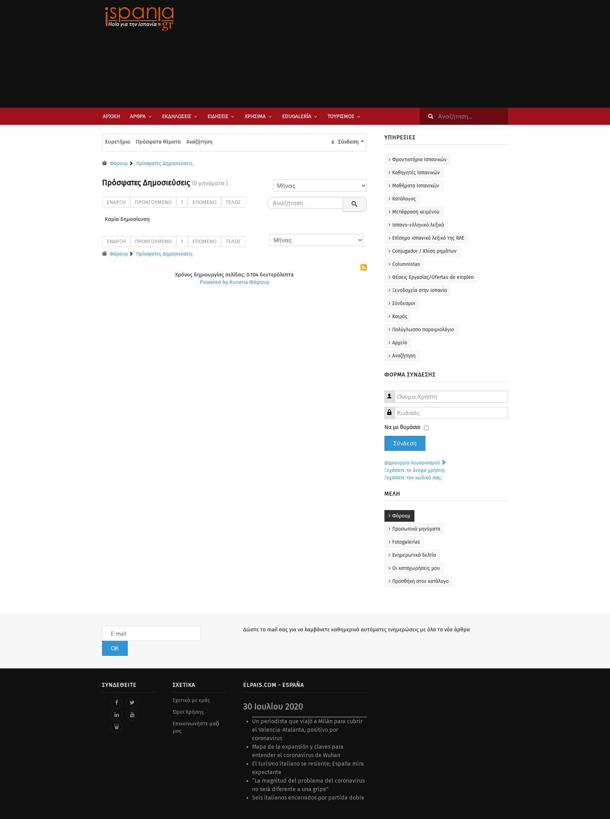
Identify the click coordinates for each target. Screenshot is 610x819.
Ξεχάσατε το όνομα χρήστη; (414, 470)
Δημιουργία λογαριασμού (412, 463)
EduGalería (296, 116)
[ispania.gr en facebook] (116, 703)
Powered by (214, 282)
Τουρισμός (341, 116)
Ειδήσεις (218, 116)
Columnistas (406, 264)
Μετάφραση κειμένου (415, 212)
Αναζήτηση (199, 142)
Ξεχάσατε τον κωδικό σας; (413, 478)
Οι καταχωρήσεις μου (416, 568)
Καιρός (399, 317)
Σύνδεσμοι (403, 303)
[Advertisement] (375, 53)
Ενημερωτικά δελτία (414, 555)
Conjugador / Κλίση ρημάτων (424, 251)
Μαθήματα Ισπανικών (415, 186)
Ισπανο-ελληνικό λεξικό (418, 225)
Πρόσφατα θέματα (158, 142)
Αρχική (111, 116)
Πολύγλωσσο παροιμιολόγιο (423, 330)
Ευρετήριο (117, 142)
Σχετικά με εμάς (191, 700)
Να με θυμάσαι (402, 427)
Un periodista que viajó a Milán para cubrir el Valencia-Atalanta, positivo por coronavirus (307, 730)
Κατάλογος (404, 199)
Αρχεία (399, 343)
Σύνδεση (405, 443)
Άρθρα (138, 116)
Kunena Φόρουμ (249, 282)
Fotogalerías (406, 542)
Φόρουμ (401, 516)
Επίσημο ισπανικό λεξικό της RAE (428, 238)
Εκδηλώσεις (176, 116)
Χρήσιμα (255, 116)
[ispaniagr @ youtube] (132, 715)
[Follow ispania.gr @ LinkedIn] (116, 715)
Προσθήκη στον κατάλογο (420, 581)
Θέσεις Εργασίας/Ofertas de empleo (433, 277)
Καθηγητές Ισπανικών (416, 173)
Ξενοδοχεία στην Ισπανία (419, 290)
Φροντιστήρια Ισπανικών (419, 160)
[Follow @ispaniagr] (132, 703)
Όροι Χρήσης (188, 712)
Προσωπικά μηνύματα (416, 529)
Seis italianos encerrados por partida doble (308, 797)
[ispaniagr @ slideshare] (116, 727)
